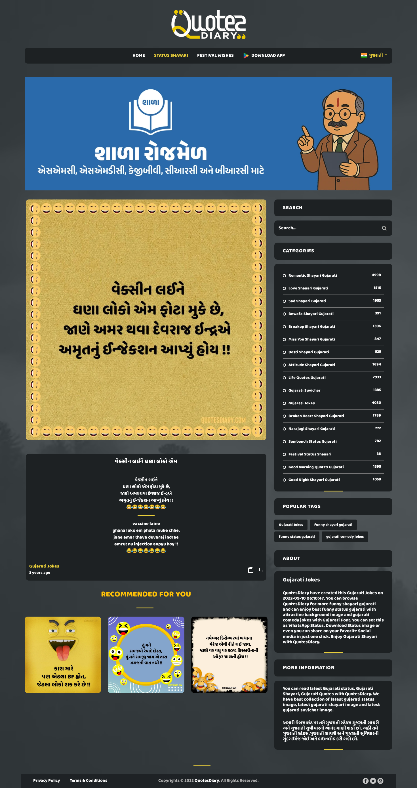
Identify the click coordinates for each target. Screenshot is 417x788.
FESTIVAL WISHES (215, 55)
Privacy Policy (46, 780)
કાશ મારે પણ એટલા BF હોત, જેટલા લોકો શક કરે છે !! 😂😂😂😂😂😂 (63, 655)
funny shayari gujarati (333, 525)
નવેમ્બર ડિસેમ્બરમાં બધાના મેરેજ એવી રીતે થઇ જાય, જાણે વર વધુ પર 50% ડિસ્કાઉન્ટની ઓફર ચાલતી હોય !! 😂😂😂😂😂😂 (229, 654)
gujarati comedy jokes (345, 537)
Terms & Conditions (88, 780)
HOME (138, 55)
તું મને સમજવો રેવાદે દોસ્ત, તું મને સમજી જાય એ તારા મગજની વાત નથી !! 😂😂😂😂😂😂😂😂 (146, 654)
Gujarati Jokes (44, 566)
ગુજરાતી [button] (376, 55)
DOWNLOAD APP (268, 55)
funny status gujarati (297, 537)
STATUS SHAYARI (171, 55)
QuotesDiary (207, 780)
